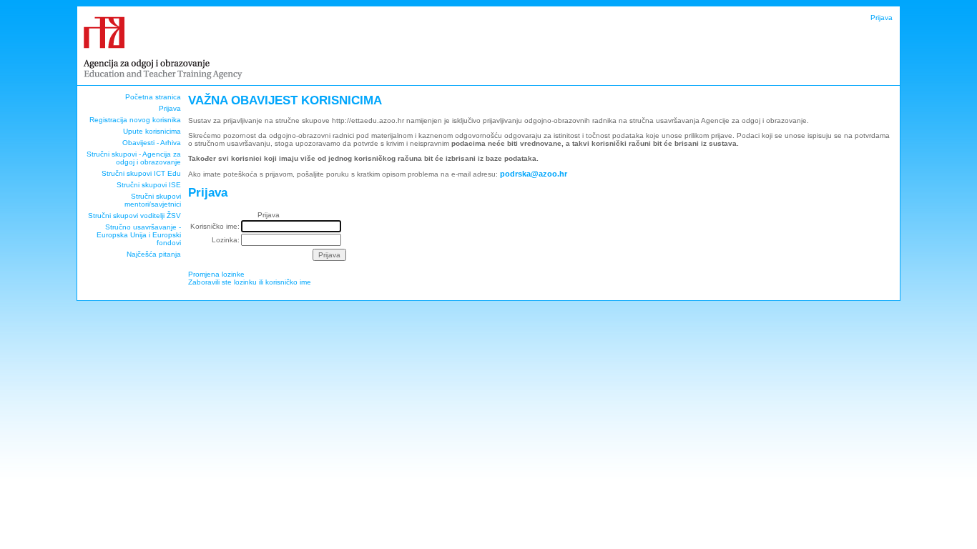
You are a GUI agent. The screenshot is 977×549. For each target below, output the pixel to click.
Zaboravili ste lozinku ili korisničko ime (249, 282)
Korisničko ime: (215, 226)
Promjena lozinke (216, 274)
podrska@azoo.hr (533, 173)
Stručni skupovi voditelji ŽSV (134, 215)
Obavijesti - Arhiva (151, 143)
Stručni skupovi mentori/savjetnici (152, 200)
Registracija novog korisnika (135, 120)
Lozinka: (226, 240)
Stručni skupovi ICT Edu (141, 173)
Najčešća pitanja (154, 254)
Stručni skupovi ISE (149, 185)
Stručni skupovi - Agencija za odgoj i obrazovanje (134, 158)
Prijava (881, 17)
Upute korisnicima (152, 131)
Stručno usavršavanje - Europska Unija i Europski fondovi (139, 235)
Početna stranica (153, 97)
